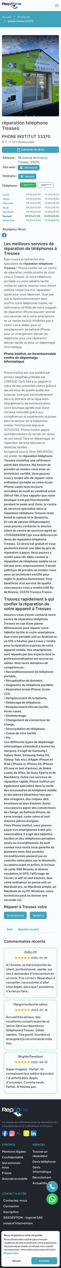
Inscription (11, 1212)
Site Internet (30, 167)
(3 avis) (13, 141)
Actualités (40, 1183)
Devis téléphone (44, 1161)
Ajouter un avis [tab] (28, 929)
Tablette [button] (38, 915)
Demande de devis (32, 149)
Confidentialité (12, 1157)
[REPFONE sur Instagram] (12, 1133)
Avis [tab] (10, 929)
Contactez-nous (15, 1200)
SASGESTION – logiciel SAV (23, 1217)
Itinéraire (29, 176)
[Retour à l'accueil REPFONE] (15, 1113)
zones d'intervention (18, 1223)
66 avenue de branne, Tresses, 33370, (33, 160)
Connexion (11, 1206)
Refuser (16, 1260)
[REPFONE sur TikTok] (19, 1133)
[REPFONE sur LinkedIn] (33, 1133)
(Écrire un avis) (26, 141)
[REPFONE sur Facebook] (5, 1133)
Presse (7, 1173)
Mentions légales (14, 1151)
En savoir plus (11, 1252)
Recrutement (42, 1177)
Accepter (44, 1260)
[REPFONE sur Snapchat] (26, 1133)
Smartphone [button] (15, 915)
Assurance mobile (14, 1178)
